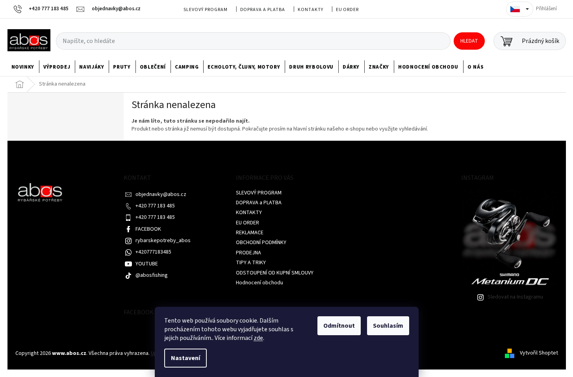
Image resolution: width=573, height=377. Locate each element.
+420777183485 (153, 252)
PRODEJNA (248, 253)
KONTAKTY (310, 9)
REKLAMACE (249, 233)
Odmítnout (339, 325)
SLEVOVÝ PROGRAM (205, 9)
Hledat (469, 41)
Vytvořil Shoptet (539, 353)
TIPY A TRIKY (251, 263)
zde (258, 338)
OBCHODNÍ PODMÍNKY (261, 242)
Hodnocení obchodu (259, 283)
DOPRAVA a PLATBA (262, 9)
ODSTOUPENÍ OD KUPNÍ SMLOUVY (274, 273)
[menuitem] (23, 67)
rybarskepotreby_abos (163, 240)
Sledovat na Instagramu (515, 297)
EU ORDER (347, 9)
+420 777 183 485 (155, 206)
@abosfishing (151, 275)
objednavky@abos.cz (160, 194)
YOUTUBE (146, 264)
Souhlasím (388, 325)
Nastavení (185, 358)
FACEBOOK (148, 229)
